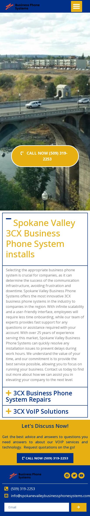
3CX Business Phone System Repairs (39, 396)
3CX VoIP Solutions (40, 411)
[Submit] (79, 507)
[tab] (45, 239)
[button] (76, 6)
